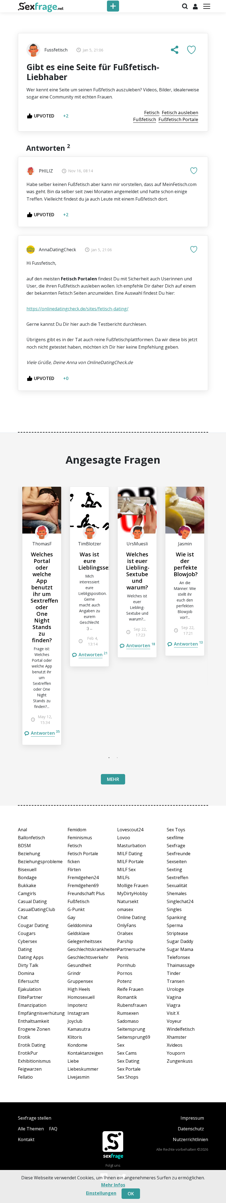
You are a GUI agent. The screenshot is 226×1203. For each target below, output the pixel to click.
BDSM (24, 846)
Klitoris (75, 1037)
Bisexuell (27, 869)
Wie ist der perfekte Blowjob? (186, 564)
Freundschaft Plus (86, 893)
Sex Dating (128, 1061)
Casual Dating (32, 901)
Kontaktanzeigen (85, 1053)
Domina (26, 973)
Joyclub (75, 1021)
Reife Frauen (130, 989)
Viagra (173, 1005)
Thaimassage (181, 965)
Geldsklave (79, 933)
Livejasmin (78, 1077)
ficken (74, 861)
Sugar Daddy (180, 941)
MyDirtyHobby (132, 893)
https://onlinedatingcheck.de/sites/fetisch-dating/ (77, 309)
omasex (125, 909)
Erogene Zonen (34, 1029)
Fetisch (75, 846)
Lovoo (123, 838)
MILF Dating (129, 854)
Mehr (113, 779)
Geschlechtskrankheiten (88, 949)
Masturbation (131, 846)
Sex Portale (129, 1069)
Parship (125, 941)
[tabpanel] (41, 615)
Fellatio (25, 1077)
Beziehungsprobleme (38, 861)
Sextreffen (177, 877)
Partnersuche (131, 949)
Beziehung (29, 854)
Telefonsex (178, 957)
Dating (25, 949)
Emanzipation (32, 1005)
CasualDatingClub (36, 909)
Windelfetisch (181, 1029)
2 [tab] (117, 757)
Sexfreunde (178, 854)
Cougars (27, 933)
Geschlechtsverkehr (88, 957)
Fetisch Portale (83, 854)
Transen (175, 981)
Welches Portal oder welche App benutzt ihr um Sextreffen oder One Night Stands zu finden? (44, 597)
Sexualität (177, 885)
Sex (120, 1045)
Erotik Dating (31, 1045)
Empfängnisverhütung (38, 1013)
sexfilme (175, 838)
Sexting (174, 869)
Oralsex (125, 933)
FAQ (53, 1129)
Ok (131, 1194)
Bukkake (27, 885)
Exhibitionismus (34, 1061)
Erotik (24, 1037)
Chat (23, 917)
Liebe (73, 1061)
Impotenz (77, 1005)
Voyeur (174, 1021)
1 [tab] (109, 757)
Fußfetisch (78, 901)
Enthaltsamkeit (33, 1021)
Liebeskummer (83, 1069)
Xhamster (177, 1037)
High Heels (79, 989)
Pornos (124, 973)
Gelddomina (80, 925)
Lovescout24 (130, 830)
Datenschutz (191, 1129)
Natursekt (127, 901)
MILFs (123, 877)
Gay (71, 917)
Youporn (176, 1053)
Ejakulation (29, 989)
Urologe (175, 989)
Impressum (192, 1118)
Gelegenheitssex (85, 941)
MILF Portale (130, 861)
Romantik (127, 997)
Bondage (27, 877)
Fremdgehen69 (83, 885)
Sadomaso (128, 1021)
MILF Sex (126, 869)
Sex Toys (176, 830)
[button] (174, 50)
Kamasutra (79, 1029)
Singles (174, 909)
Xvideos (174, 1045)
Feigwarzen (30, 1069)
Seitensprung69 (133, 1037)
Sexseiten (177, 861)
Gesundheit (79, 965)
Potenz (124, 981)
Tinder (174, 973)
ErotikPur (28, 1053)
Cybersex (27, 941)
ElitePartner (30, 997)
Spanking (176, 917)
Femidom (77, 830)
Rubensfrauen (132, 1005)
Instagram (78, 1013)
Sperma (175, 925)
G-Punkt (76, 909)
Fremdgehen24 (83, 877)
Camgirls (27, 893)
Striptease (177, 933)
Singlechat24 (180, 901)
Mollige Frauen (132, 885)
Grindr (74, 973)
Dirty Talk (28, 965)
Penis (122, 957)
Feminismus (80, 838)
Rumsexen (128, 1013)
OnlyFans (126, 925)
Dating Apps (31, 957)
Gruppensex (80, 981)
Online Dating (131, 917)
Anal (22, 830)
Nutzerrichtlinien (190, 1139)
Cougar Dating (33, 925)
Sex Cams (127, 1053)
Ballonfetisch (31, 838)
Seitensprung (131, 1029)
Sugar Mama (180, 949)
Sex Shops (127, 1077)
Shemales (177, 893)
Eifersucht (28, 981)
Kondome (77, 1045)
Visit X (173, 1013)
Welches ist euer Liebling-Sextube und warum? (137, 571)
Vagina (174, 997)
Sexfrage (176, 846)
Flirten (74, 869)
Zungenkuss (180, 1061)
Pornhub (126, 965)
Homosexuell (81, 997)
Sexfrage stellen (34, 1118)
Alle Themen (31, 1129)
